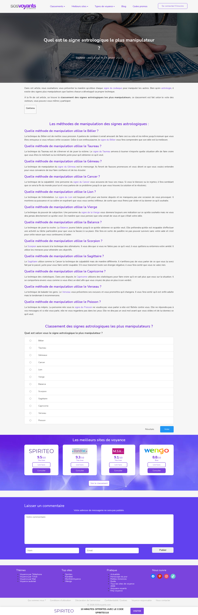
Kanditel (69, 576)
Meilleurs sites (79, 6)
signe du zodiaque (113, 88)
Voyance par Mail (28, 579)
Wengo (68, 581)
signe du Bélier (108, 139)
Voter (166, 429)
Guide (113, 581)
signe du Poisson (83, 307)
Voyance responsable (142, 600)
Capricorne (82, 276)
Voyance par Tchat (28, 576)
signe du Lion (65, 197)
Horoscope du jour (118, 576)
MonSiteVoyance (73, 579)
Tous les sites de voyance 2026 (122, 584)
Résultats (149, 429)
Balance (64, 227)
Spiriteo (68, 574)
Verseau (66, 292)
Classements (56, 6)
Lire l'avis (41, 465)
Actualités (115, 574)
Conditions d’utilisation (60, 600)
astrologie (166, 88)
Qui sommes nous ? (37, 600)
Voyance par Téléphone (31, 574)
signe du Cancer (81, 182)
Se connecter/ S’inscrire (173, 6)
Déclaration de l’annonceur (87, 600)
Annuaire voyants (118, 588)
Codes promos (140, 6)
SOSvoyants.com (103, 604)
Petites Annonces (118, 579)
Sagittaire (32, 261)
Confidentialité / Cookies (116, 600)
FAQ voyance (116, 590)
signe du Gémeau (67, 166)
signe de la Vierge (90, 212)
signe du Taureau (101, 151)
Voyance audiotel (28, 581)
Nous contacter (163, 600)
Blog (123, 6)
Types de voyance (104, 6)
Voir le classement (99, 483)
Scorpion (32, 246)
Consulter (41, 470)
